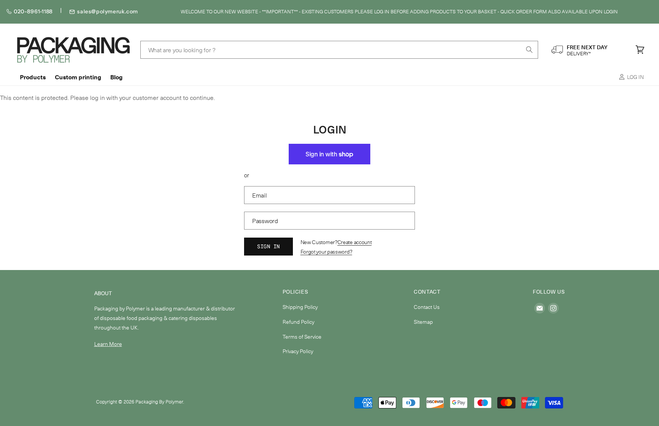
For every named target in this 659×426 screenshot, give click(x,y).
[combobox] (339, 49)
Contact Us (427, 307)
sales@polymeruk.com (107, 11)
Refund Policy (298, 322)
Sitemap (423, 322)
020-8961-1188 (33, 11)
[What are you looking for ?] (529, 49)
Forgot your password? (326, 252)
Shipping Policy (300, 307)
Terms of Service (302, 337)
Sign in (268, 246)
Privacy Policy (298, 351)
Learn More (108, 344)
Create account (355, 242)
